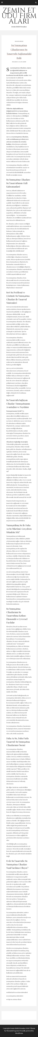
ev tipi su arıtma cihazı (13, 999)
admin (24, 62)
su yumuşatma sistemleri (14, 996)
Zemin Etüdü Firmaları (19, 17)
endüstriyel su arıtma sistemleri (17, 992)
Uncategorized (19, 41)
